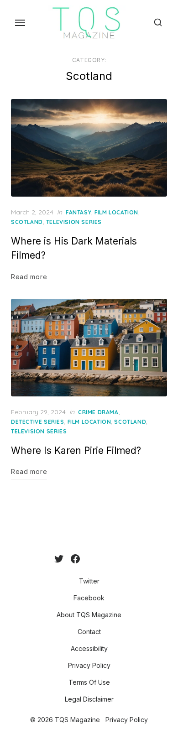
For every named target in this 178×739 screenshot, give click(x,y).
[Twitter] (58, 558)
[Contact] (94, 559)
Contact (89, 631)
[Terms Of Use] (116, 559)
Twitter (89, 581)
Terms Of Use (89, 682)
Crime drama (98, 412)
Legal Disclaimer (89, 699)
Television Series (74, 222)
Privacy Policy (89, 665)
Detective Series (37, 421)
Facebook (89, 598)
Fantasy (78, 212)
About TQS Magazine (89, 615)
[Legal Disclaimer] (124, 559)
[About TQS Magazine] (87, 559)
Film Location (116, 212)
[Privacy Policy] (109, 559)
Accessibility (89, 648)
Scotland (27, 222)
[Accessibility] (102, 559)
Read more (29, 277)
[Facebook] (75, 558)
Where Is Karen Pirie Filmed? (76, 450)
